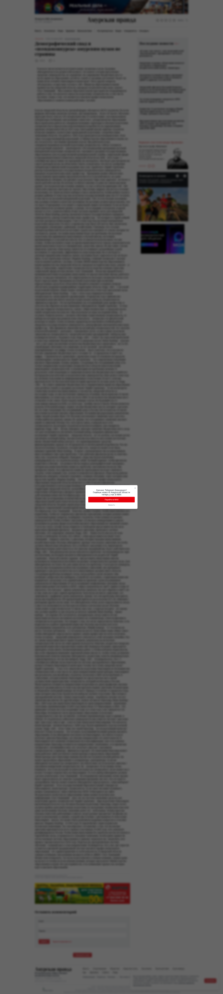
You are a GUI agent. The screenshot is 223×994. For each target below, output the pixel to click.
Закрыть (111, 505)
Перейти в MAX (111, 499)
